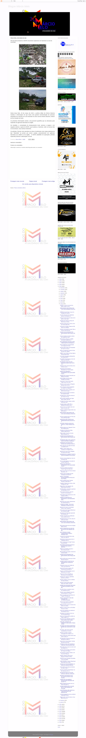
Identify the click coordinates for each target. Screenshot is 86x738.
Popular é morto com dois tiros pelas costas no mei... (66, 306)
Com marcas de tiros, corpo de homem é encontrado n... (66, 492)
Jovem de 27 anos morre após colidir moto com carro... (66, 382)
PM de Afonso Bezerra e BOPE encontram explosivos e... (66, 339)
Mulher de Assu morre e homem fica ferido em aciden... (68, 605)
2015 (60, 715)
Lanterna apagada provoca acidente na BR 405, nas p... (68, 695)
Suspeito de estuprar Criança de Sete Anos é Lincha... (67, 321)
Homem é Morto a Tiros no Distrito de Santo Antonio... (67, 580)
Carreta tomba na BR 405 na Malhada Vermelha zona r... (66, 405)
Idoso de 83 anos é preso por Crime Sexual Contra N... (67, 559)
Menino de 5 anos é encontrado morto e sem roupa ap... (67, 508)
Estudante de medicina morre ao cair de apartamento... (67, 614)
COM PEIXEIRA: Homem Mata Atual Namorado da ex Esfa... (67, 662)
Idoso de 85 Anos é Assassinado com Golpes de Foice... (67, 345)
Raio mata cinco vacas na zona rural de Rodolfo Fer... (68, 647)
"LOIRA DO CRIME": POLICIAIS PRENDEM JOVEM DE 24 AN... (67, 505)
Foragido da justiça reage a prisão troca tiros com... (67, 402)
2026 (60, 279)
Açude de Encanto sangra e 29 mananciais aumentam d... (66, 569)
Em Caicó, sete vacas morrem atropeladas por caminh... (66, 630)
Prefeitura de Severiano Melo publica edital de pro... (66, 431)
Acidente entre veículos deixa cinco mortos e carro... (67, 366)
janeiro (61, 702)
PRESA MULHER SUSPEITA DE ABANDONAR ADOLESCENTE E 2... (67, 420)
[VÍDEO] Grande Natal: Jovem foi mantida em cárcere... (67, 313)
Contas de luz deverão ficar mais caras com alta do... (67, 537)
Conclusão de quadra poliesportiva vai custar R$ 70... (67, 357)
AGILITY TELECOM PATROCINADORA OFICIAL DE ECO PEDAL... (67, 477)
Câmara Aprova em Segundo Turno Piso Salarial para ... (67, 428)
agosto (61, 294)
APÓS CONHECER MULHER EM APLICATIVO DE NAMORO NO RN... (67, 529)
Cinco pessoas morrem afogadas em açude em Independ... (67, 387)
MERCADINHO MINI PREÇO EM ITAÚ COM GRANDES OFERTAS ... (67, 309)
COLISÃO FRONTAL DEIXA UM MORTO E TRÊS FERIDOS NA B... (67, 424)
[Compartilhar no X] (31, 139)
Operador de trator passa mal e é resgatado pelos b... (67, 540)
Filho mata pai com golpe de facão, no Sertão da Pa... (67, 446)
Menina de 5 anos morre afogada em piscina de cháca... (67, 452)
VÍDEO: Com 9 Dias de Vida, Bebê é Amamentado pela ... (68, 354)
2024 (60, 282)
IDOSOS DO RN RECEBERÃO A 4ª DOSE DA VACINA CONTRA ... (67, 665)
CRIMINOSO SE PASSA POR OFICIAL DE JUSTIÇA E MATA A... (68, 443)
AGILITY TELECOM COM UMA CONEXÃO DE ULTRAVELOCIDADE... (66, 599)
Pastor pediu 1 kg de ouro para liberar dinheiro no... (66, 434)
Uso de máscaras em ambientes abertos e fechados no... (67, 315)
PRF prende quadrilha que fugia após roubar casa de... (67, 399)
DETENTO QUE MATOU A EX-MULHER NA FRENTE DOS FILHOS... (66, 676)
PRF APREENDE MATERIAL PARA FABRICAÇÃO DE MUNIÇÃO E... (67, 342)
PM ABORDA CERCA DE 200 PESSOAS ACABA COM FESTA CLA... (67, 363)
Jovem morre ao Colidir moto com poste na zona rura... (67, 407)
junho (61, 298)
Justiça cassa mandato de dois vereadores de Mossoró (66, 474)
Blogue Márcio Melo (18, 6)
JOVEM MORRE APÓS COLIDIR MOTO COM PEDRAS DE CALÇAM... (67, 687)
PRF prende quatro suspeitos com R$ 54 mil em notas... (67, 390)
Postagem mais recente (17, 181)
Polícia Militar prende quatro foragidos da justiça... (66, 379)
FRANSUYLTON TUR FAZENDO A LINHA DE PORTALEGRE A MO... (67, 645)
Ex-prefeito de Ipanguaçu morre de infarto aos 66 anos (67, 359)
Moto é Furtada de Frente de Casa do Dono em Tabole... (67, 351)
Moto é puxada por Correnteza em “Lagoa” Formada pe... (67, 596)
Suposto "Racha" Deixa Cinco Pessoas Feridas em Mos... (66, 656)
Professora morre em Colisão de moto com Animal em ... (67, 566)
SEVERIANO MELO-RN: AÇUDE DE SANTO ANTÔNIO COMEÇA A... (67, 440)
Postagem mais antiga (48, 181)
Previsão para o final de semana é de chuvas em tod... (67, 396)
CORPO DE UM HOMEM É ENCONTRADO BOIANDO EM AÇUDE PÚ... (67, 680)
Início (59, 727)
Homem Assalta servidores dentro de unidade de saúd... (67, 337)
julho (61, 296)
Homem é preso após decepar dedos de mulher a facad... (66, 583)
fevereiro (62, 700)
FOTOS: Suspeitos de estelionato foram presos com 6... (67, 516)
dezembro (62, 287)
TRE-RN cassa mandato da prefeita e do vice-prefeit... (67, 659)
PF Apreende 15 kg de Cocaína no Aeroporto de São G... (67, 639)
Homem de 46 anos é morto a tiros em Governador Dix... (67, 324)
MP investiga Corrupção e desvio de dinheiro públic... (67, 552)
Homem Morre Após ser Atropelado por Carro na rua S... (67, 348)
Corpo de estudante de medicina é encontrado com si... (67, 611)
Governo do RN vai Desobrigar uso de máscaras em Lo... (67, 670)
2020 (60, 706)
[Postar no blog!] (30, 139)
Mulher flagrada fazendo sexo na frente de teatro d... (67, 684)
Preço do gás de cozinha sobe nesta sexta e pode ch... (68, 636)
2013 (60, 718)
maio (61, 300)
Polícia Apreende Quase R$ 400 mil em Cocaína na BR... (67, 511)
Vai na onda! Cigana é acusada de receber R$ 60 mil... (67, 462)
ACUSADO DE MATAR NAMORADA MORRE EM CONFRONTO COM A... (67, 627)
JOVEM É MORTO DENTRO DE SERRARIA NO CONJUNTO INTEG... (67, 562)
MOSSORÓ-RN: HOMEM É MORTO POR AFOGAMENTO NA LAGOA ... (68, 455)
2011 (60, 722)
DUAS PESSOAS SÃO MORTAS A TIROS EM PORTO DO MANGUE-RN (67, 691)
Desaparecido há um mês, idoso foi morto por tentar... (67, 519)
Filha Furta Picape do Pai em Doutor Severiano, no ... (68, 471)
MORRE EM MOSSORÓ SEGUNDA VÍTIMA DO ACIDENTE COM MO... (67, 586)
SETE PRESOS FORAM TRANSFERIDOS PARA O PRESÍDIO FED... (66, 533)
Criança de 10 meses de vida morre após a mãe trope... (67, 318)
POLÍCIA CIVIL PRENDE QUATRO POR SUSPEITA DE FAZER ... (67, 619)
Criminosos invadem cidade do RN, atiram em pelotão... (67, 327)
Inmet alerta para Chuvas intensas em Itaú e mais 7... (67, 667)
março (61, 303)
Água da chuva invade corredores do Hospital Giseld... (67, 393)
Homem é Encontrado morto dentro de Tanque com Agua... (67, 650)
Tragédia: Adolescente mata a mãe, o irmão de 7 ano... (67, 484)
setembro (62, 293)
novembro (62, 289)
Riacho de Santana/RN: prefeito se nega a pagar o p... (67, 617)
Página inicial (33, 181)
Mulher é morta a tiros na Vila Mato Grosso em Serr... (67, 608)
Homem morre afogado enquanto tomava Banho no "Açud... (67, 593)
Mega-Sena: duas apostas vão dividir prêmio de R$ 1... (66, 487)
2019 (60, 707)
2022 (60, 286)
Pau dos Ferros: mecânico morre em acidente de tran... (67, 590)
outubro (62, 291)
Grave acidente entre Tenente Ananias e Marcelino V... (66, 481)
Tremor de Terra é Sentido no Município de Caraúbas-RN (66, 574)
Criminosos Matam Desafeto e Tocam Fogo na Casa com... (66, 468)
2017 (60, 711)
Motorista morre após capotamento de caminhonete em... (67, 502)
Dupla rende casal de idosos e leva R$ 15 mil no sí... (67, 698)
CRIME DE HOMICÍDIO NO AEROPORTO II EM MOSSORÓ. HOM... (67, 498)
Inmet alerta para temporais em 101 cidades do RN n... (67, 495)
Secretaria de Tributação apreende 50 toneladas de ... (67, 513)
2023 (60, 284)
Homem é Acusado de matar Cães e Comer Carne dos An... (68, 330)
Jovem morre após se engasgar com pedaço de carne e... (67, 602)
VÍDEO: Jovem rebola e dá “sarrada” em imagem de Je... (67, 449)
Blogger (51, 734)
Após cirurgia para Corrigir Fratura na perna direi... (67, 543)
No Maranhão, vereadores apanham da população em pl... (68, 490)
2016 (60, 713)
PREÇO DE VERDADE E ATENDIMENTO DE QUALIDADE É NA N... (67, 372)
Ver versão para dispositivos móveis (32, 184)
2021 (60, 704)
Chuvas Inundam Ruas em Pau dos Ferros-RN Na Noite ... (67, 417)
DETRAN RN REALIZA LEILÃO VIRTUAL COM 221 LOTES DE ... (67, 673)
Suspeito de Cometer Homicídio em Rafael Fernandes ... (67, 376)
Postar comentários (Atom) (20, 187)
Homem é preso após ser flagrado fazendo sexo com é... (67, 385)
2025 (60, 280)
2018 (60, 709)
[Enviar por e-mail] (28, 139)
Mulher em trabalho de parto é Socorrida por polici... (66, 549)
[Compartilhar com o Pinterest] (34, 139)
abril (61, 301)
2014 (60, 716)
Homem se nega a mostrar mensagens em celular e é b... (67, 633)
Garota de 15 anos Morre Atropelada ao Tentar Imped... (67, 369)
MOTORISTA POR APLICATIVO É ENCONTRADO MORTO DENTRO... (67, 546)
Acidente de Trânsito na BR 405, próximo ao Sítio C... (67, 577)
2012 (60, 720)
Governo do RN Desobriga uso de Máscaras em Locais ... (67, 572)
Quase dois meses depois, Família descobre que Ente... (67, 642)
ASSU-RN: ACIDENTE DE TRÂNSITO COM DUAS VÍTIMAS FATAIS (67, 623)
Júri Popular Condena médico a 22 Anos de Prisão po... (67, 653)
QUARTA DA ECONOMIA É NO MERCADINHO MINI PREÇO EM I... (67, 333)
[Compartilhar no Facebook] (32, 139)
